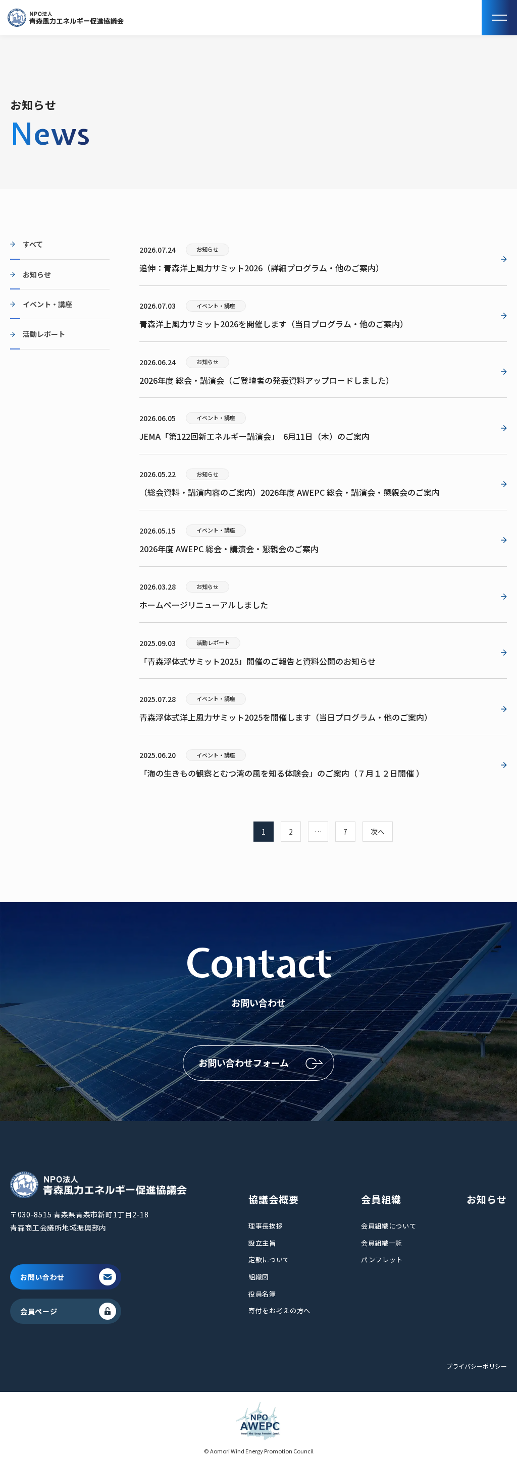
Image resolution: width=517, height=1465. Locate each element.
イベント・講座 (47, 304)
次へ (378, 832)
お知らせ (37, 274)
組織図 (258, 1276)
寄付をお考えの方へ (279, 1310)
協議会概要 (273, 1199)
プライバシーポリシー (476, 1366)
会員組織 (381, 1199)
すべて (33, 244)
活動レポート (44, 334)
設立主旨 (262, 1243)
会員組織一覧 (381, 1243)
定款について (269, 1259)
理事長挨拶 (265, 1225)
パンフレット (382, 1259)
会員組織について (388, 1225)
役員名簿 (262, 1294)
